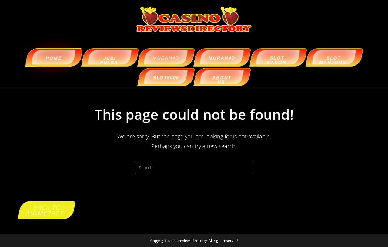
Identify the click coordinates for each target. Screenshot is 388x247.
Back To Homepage (46, 210)
